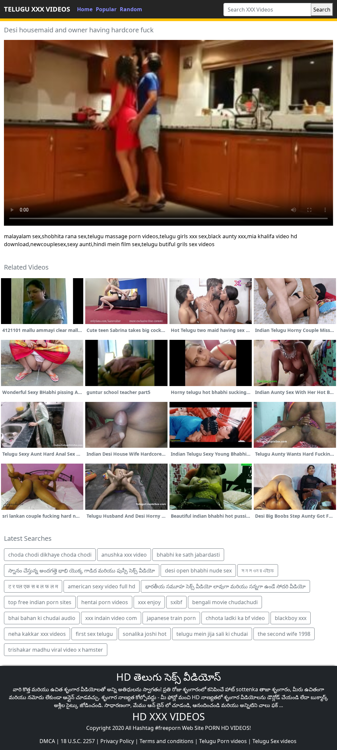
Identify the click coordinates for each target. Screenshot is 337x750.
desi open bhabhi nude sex (198, 570)
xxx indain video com (111, 618)
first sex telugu (94, 633)
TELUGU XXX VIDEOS (37, 9)
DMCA (47, 741)
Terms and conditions (167, 741)
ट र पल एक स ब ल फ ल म (33, 586)
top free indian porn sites (39, 602)
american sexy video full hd (101, 586)
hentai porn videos (104, 602)
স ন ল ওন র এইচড (258, 570)
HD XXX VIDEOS (168, 716)
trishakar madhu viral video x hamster (55, 649)
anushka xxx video (124, 554)
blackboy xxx (290, 618)
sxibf (176, 602)
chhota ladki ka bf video (235, 618)
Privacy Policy (117, 741)
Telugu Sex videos (274, 741)
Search (321, 9)
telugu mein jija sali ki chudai (212, 633)
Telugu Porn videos (223, 741)
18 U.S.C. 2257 (78, 741)
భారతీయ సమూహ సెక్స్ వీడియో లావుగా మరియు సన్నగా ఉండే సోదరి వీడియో (225, 586)
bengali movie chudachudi (225, 602)
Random (131, 9)
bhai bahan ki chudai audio (41, 618)
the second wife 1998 (284, 633)
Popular (106, 9)
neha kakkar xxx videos (37, 633)
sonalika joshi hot (145, 633)
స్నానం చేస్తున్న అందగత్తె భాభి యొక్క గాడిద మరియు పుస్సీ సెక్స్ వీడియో (81, 570)
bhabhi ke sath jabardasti (188, 554)
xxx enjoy (149, 602)
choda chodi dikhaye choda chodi (49, 554)
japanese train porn (171, 618)
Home (84, 9)
